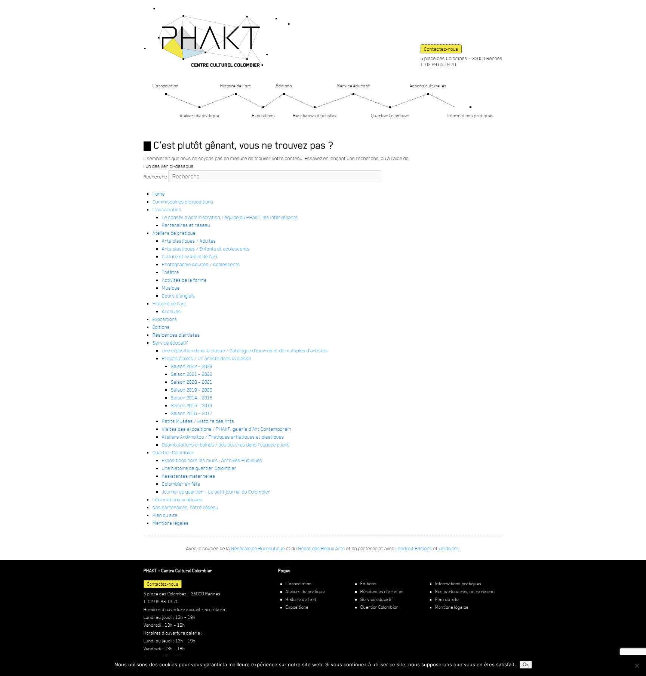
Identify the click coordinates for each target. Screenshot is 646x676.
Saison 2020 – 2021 (191, 382)
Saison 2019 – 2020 (191, 390)
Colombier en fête (181, 484)
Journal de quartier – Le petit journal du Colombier (216, 492)
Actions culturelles (428, 85)
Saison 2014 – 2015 (191, 398)
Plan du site (165, 515)
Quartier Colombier (390, 115)
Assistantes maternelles (188, 476)
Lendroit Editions (414, 548)
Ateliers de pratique (199, 115)
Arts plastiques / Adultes (189, 241)
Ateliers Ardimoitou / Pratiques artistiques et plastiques (223, 437)
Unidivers (449, 548)
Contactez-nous (441, 49)
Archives (171, 311)
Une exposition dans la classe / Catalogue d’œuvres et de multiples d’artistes (245, 350)
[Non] (636, 665)
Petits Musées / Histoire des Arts (198, 421)
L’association (166, 85)
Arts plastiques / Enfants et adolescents (206, 249)
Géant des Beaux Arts (321, 548)
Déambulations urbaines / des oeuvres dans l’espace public (226, 445)
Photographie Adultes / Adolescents (201, 264)
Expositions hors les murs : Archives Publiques (212, 460)
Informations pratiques (470, 115)
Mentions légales (171, 523)
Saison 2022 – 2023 (191, 366)
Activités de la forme (184, 280)
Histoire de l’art (235, 85)
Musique (171, 288)
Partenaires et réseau (186, 225)
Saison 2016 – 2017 (191, 413)
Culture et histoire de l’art (190, 256)
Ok (526, 664)
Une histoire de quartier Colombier (199, 468)
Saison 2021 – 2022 (191, 374)
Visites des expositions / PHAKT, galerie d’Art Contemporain (226, 429)
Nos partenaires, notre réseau (185, 507)
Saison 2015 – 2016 (191, 405)
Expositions (263, 115)
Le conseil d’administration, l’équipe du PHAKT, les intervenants (230, 217)
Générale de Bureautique (258, 548)
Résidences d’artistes (314, 115)
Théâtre (170, 272)
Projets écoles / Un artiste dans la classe (206, 358)
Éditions (284, 85)
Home (159, 194)
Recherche (155, 177)
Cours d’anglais (178, 296)
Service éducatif (353, 85)
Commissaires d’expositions (183, 202)
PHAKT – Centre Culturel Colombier (217, 37)
